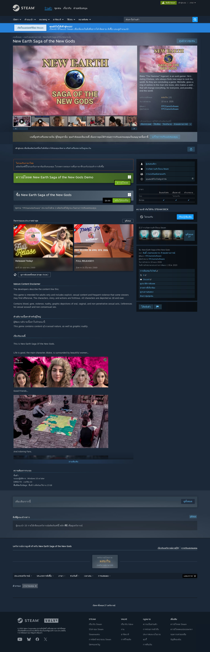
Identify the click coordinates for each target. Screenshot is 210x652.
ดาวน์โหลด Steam (178, 624)
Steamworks (94, 634)
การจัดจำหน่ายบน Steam (100, 639)
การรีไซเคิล (126, 639)
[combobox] (158, 19)
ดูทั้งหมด (193, 517)
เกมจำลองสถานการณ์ (32, 37)
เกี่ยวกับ (67, 8)
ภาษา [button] (60, 576)
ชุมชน (57, 8)
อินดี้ (145, 253)
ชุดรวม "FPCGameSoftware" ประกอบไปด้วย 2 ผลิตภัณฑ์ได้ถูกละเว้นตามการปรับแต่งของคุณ (55, 208)
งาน (122, 629)
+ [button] (190, 124)
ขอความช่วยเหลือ (178, 634)
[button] (17, 19)
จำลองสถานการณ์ (181, 124)
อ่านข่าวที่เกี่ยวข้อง (147, 288)
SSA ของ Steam (96, 629)
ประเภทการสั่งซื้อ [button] (44, 576)
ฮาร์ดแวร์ (125, 634)
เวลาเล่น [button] (87, 576)
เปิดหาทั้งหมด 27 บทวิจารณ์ (104, 605)
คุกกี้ (145, 639)
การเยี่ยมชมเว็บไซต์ (148, 271)
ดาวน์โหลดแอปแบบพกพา (181, 629)
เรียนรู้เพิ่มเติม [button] (185, 217)
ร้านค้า (48, 8)
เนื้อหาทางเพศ (146, 124)
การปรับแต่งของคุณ (189, 548)
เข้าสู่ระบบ (182, 3)
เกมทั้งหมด (17, 37)
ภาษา (192, 3)
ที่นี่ (66, 525)
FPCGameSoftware (169, 106)
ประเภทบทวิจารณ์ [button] (22, 576)
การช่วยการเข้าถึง (151, 629)
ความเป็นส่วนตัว (150, 624)
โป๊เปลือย (157, 124)
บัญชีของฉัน (175, 639)
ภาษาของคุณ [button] (28, 586)
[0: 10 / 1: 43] (75, 80)
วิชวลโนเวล (167, 124)
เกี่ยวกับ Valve (127, 624)
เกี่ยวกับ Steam (95, 624)
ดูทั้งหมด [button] (128, 221)
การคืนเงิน (147, 644)
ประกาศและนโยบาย (152, 634)
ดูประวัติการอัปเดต (147, 283)
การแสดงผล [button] (103, 576)
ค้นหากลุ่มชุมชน (146, 296)
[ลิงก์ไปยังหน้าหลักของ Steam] (24, 10)
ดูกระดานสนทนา (147, 292)
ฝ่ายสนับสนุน (80, 8)
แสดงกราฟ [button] (188, 576)
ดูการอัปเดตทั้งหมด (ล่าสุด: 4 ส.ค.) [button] (34, 275)
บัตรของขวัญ (94, 644)
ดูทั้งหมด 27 (189, 235)
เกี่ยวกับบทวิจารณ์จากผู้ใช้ (168, 548)
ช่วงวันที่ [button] (73, 576)
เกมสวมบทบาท (153, 253)
